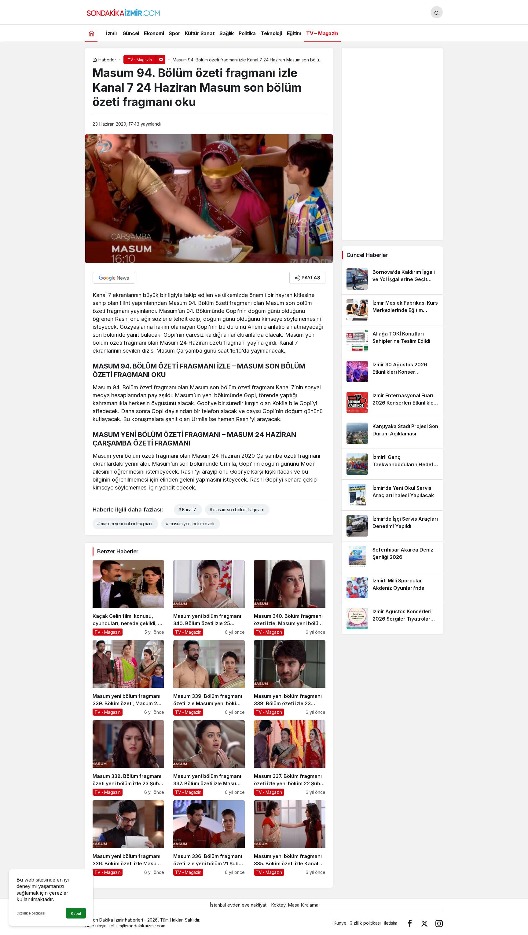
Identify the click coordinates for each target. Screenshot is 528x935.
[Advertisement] (392, 144)
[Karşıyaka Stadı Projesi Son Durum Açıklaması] (392, 433)
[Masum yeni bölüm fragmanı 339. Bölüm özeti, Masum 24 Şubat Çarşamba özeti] (128, 678)
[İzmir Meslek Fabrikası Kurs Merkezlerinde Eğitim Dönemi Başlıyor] (392, 310)
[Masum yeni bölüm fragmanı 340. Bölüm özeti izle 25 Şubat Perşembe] (209, 598)
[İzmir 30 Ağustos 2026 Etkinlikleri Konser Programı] (392, 371)
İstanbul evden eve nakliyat (238, 905)
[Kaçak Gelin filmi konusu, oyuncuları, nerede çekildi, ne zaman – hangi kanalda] (128, 598)
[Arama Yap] (437, 12)
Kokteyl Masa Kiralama (294, 905)
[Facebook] (409, 923)
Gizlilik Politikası (30, 913)
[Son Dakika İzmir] (123, 12)
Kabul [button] (76, 913)
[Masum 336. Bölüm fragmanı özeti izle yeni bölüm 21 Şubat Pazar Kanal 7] (209, 838)
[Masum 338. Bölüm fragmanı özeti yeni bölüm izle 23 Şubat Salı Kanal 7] (128, 758)
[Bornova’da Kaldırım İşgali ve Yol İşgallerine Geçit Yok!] (392, 279)
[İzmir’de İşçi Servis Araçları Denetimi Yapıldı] (392, 526)
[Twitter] (424, 923)
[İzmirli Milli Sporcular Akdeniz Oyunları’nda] (392, 587)
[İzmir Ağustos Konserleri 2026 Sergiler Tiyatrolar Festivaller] (392, 618)
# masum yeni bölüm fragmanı (124, 523)
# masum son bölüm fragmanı (236, 509)
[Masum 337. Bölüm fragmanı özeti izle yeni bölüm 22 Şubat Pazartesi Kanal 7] (289, 758)
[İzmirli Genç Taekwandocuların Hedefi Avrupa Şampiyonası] (392, 464)
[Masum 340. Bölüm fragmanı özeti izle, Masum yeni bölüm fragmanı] (289, 598)
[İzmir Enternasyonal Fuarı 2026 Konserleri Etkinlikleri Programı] (392, 402)
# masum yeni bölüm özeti (190, 523)
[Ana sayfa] (91, 33)
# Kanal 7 (187, 509)
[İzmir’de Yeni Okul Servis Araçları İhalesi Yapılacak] (392, 495)
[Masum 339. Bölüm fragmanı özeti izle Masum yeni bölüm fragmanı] (209, 678)
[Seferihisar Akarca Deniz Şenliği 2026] (392, 556)
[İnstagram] (439, 923)
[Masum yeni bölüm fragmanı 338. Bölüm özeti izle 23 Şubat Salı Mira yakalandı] (289, 678)
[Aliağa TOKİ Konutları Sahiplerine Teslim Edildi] (392, 340)
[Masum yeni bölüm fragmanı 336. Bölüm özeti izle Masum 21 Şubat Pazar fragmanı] (128, 838)
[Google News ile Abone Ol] (114, 278)
